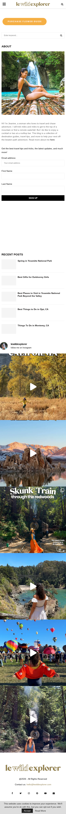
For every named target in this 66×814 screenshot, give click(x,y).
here (52, 139)
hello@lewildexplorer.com (39, 784)
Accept (27, 811)
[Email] (53, 793)
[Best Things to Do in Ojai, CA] (9, 313)
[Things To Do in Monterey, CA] (9, 329)
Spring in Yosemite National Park (35, 261)
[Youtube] (45, 793)
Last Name (7, 184)
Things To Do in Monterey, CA (33, 325)
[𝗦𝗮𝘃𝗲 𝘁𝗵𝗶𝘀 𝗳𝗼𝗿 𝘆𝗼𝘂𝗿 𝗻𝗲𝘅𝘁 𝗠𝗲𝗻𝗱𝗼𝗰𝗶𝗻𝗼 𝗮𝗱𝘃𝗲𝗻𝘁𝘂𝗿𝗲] (33, 586)
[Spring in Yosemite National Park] (9, 264)
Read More (40, 811)
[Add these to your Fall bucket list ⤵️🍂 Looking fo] (33, 386)
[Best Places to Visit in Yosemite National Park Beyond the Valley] (9, 296)
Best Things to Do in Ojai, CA (33, 309)
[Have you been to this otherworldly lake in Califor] (33, 453)
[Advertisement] (25, 226)
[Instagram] (28, 793)
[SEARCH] (61, 35)
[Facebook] (12, 793)
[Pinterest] (37, 793)
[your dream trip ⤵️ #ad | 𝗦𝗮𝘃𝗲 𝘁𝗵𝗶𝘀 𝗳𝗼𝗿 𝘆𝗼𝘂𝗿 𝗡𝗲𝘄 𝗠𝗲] (33, 653)
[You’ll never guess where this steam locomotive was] (33, 719)
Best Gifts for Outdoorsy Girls (33, 277)
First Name (7, 171)
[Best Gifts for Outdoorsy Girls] (9, 280)
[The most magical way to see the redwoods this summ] (33, 520)
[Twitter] (20, 793)
